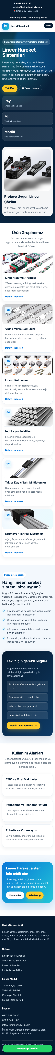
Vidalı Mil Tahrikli (11, 990)
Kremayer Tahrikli (11, 995)
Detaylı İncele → (14, 296)
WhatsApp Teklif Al (27, 1048)
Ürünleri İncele (30, 88)
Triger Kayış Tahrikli (12, 985)
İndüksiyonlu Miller (12, 970)
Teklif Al (10, 88)
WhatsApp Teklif (18, 17)
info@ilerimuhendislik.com (29, 7)
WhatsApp (35, 895)
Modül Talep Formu (37, 17)
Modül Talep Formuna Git (23, 725)
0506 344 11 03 (10, 1020)
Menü (48, 25)
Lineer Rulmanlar (11, 965)
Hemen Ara (15, 895)
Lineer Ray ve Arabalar (14, 955)
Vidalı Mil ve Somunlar (14, 960)
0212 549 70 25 (23, 3)
